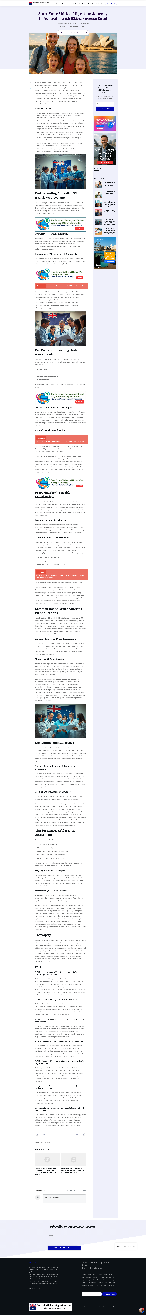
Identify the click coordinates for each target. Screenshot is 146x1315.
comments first (80, 1191)
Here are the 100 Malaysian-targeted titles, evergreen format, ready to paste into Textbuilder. (47, 1165)
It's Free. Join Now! (109, 1294)
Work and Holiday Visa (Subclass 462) (109, 211)
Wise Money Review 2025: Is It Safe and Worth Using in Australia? (109, 222)
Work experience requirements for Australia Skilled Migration (109, 203)
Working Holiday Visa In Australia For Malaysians (110, 183)
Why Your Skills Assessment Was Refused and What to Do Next (109, 231)
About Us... (32, 1262)
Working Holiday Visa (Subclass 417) (109, 192)
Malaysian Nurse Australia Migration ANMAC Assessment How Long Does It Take (73, 1165)
